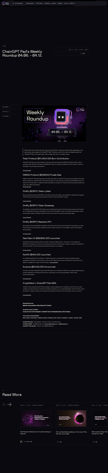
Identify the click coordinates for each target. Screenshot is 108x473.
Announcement (27, 170)
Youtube (76, 317)
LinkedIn (70, 317)
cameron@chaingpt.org (51, 324)
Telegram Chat (52, 317)
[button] (17, 3)
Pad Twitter (34, 317)
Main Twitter (26, 317)
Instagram (64, 317)
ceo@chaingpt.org (63, 324)
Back (4, 46)
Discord (59, 317)
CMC (80, 317)
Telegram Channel (42, 317)
